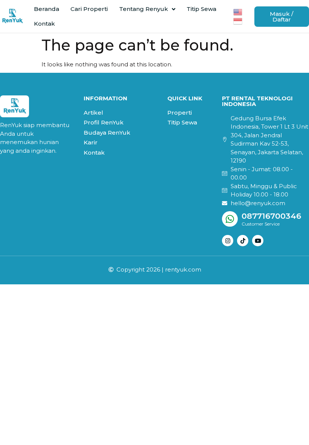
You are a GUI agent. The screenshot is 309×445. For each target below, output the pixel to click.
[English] (238, 11)
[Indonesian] (238, 20)
